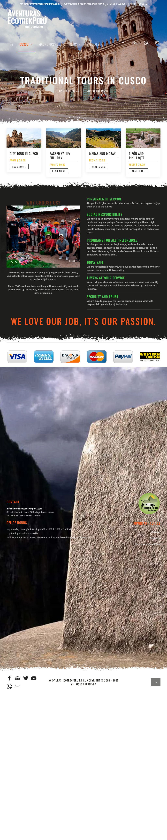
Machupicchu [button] (49, 44)
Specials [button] (93, 44)
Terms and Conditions (147, 544)
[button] (121, 17)
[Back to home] (27, 19)
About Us (155, 538)
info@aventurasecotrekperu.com (42, 3)
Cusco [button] (24, 44)
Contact (155, 532)
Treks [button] (73, 44)
